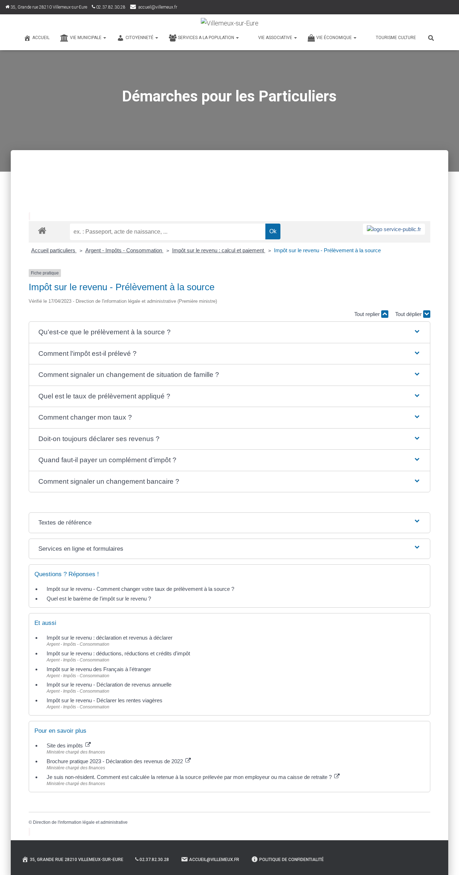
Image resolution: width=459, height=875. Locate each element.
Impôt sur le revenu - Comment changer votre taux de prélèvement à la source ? (140, 589)
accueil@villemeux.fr (157, 7)
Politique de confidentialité (291, 859)
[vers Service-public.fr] (394, 229)
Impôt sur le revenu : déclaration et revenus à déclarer (109, 638)
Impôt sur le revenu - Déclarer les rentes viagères (104, 700)
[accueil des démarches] (42, 230)
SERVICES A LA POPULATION (206, 37)
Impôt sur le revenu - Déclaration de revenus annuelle (109, 685)
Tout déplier (409, 314)
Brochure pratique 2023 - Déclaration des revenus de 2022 (115, 761)
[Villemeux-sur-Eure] (229, 23)
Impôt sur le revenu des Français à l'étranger (99, 669)
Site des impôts (65, 745)
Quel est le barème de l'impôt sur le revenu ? (99, 599)
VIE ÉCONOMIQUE (334, 37)
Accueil (40, 37)
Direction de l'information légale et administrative (80, 822)
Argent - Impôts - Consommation (124, 250)
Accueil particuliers (54, 250)
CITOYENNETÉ (140, 37)
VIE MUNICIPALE (86, 37)
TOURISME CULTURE (396, 37)
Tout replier (367, 314)
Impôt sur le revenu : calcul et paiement (218, 250)
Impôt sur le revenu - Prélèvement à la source (327, 250)
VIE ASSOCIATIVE (275, 37)
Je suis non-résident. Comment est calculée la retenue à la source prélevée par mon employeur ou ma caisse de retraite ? (190, 777)
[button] (229, 332)
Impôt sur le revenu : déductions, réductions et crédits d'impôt (118, 653)
